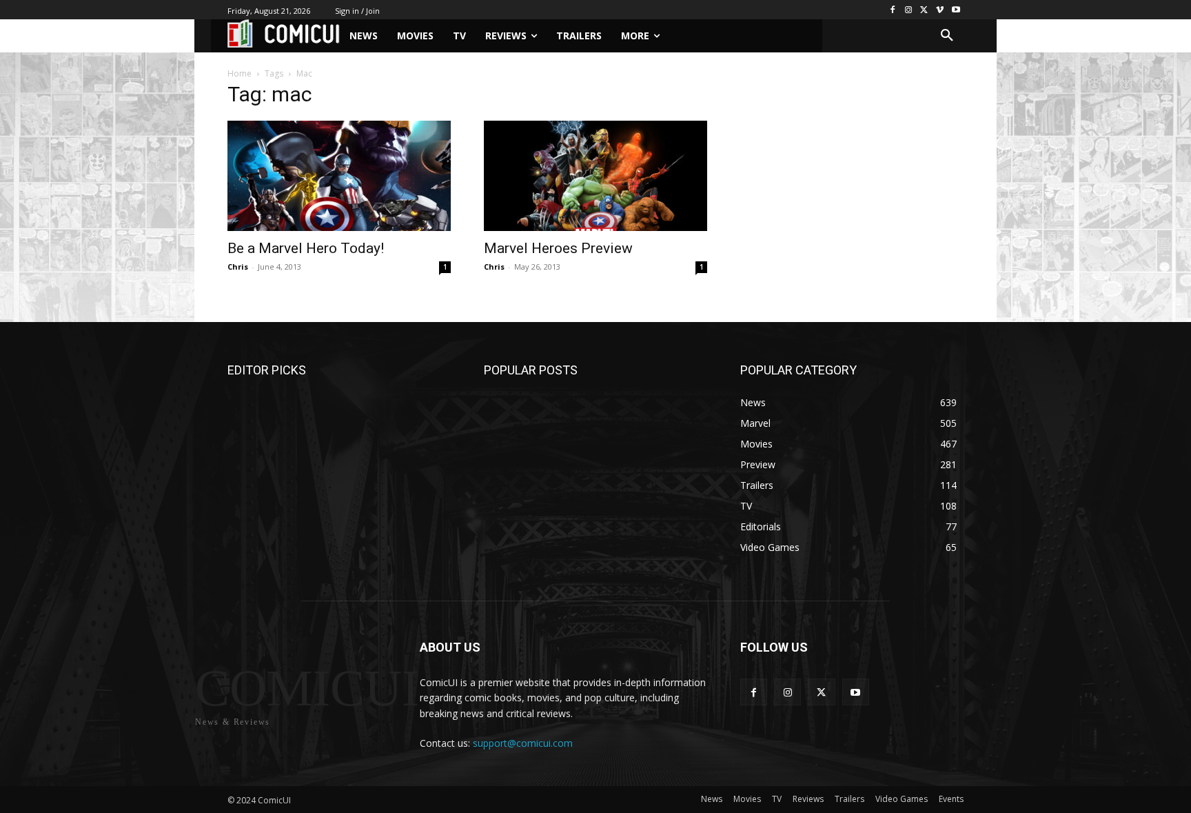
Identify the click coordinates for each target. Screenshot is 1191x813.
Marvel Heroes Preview (558, 248)
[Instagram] (909, 10)
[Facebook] (893, 10)
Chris (237, 266)
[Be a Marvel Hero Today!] (339, 176)
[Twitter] (925, 10)
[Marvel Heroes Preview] (595, 176)
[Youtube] (956, 10)
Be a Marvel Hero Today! (305, 248)
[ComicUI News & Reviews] (283, 33)
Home (239, 73)
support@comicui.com (523, 743)
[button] (947, 35)
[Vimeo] (940, 10)
